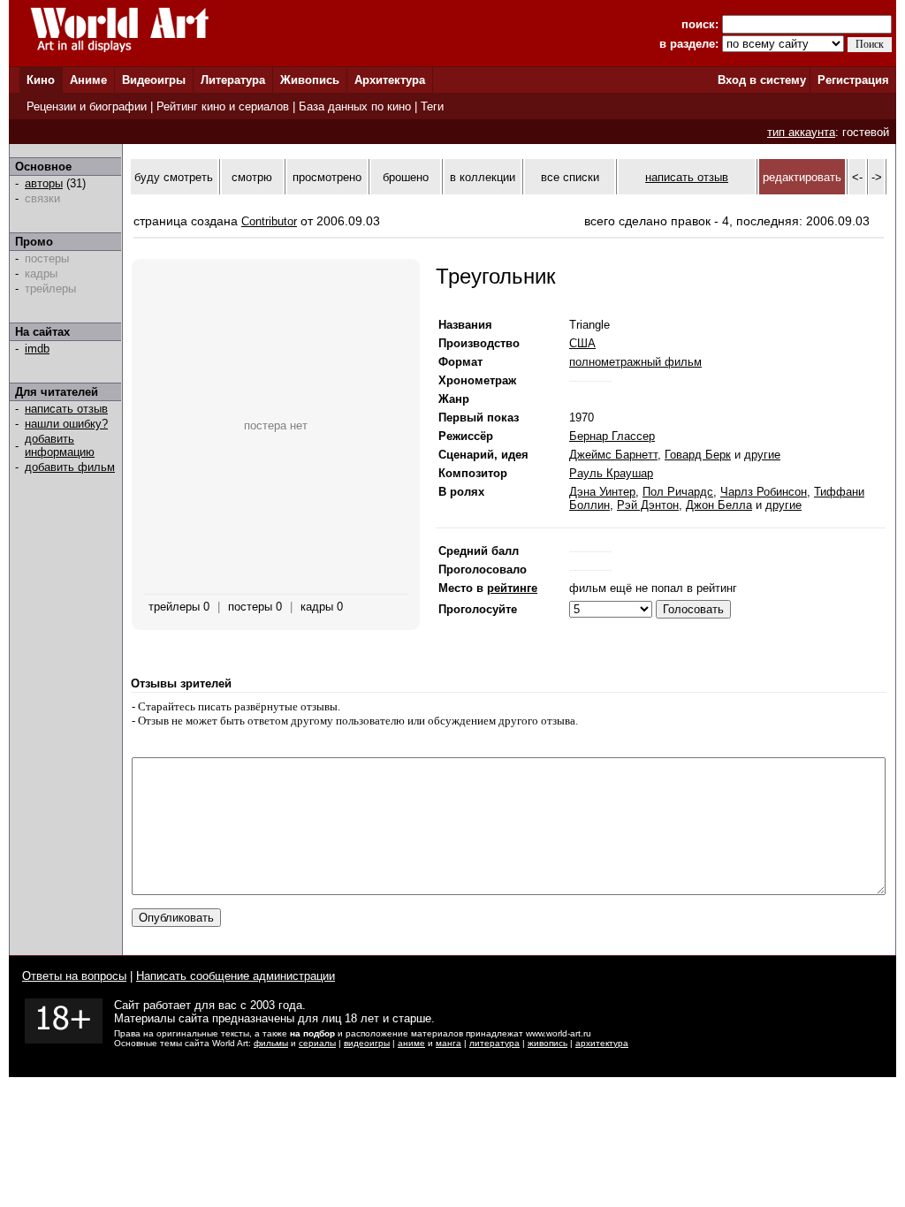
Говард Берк (698, 454)
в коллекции (482, 177)
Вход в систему (762, 80)
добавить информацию (60, 445)
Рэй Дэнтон (648, 505)
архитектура (601, 1043)
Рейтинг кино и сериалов (222, 106)
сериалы (317, 1043)
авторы (44, 183)
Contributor (269, 221)
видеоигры (367, 1043)
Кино (41, 80)
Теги (432, 106)
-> (876, 177)
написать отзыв (66, 408)
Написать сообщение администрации (235, 976)
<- (857, 177)
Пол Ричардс (678, 491)
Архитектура (389, 80)
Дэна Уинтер (602, 491)
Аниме (88, 80)
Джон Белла (719, 505)
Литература (233, 80)
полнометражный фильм (635, 361)
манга (448, 1043)
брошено (406, 177)
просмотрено (327, 177)
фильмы (271, 1043)
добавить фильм (70, 467)
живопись (547, 1043)
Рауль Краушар (611, 473)
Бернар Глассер (612, 436)
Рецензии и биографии (87, 106)
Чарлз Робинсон (763, 491)
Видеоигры (154, 80)
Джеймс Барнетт (613, 454)
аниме (411, 1043)
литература (494, 1043)
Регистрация (853, 80)
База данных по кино (355, 106)
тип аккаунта (801, 132)
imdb (37, 348)
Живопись (309, 80)
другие (762, 454)
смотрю (252, 177)
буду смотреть (173, 177)
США (582, 343)
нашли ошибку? (66, 423)
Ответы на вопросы (74, 976)
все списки (570, 177)
